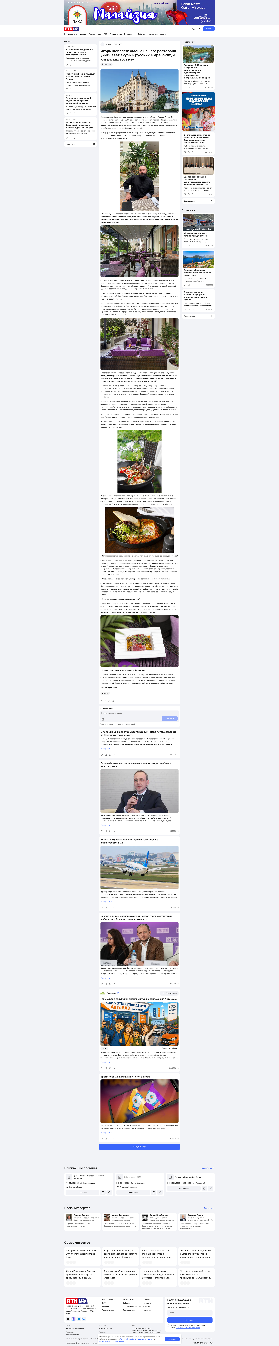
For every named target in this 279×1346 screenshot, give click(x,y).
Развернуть (105, 748)
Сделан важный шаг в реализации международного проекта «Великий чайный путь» (197, 181)
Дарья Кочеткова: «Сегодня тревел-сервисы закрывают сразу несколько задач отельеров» (80, 1276)
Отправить (189, 1320)
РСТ (105, 34)
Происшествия (95, 34)
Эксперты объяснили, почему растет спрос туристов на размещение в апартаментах (195, 1253)
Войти (208, 29)
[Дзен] (68, 1319)
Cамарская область (170, 1048)
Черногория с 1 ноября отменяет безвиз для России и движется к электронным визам (158, 1276)
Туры (104, 1048)
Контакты (147, 1303)
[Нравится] (67, 65)
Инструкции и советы (157, 34)
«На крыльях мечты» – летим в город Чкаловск (196, 234)
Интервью (106, 64)
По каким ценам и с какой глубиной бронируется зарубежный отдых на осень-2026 (78, 102)
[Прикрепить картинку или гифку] (102, 719)
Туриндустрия (116, 34)
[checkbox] (168, 1325)
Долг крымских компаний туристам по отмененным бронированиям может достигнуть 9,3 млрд (197, 139)
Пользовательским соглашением (111, 1341)
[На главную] (72, 29)
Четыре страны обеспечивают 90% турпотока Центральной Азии (82, 1253)
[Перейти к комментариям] (74, 65)
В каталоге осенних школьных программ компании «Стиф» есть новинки (195, 296)
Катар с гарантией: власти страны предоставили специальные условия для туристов (156, 1255)
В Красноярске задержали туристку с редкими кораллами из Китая (79, 52)
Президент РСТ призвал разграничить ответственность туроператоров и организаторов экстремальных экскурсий (197, 71)
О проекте (147, 1299)
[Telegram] (79, 1319)
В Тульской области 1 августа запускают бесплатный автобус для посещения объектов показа (120, 1255)
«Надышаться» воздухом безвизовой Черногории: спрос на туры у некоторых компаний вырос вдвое (79, 126)
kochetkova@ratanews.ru (75, 1328)
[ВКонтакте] (84, 1319)
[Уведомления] (198, 28)
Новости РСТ (188, 42)
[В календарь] (103, 1192)
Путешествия (129, 34)
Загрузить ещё (139, 1147)
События (141, 34)
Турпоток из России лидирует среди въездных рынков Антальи (80, 76)
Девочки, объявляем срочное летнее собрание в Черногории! (197, 272)
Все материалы (70, 34)
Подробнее (82, 1192)
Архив (108, 44)
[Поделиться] (113, 701)
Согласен (172, 1339)
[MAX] (73, 1319)
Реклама (146, 1306)
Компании (147, 1310)
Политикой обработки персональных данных (136, 1339)
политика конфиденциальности (77, 1343)
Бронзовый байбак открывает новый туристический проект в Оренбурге (120, 1274)
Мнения (83, 34)
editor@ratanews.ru (72, 1335)
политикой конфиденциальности (188, 1327)
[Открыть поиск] (193, 28)
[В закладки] (71, 65)
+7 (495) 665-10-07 (105, 1328)
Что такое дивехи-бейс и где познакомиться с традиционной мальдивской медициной (195, 1276)
